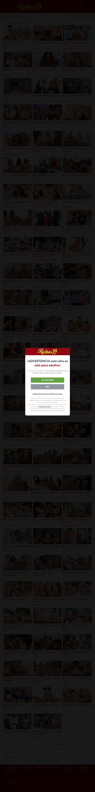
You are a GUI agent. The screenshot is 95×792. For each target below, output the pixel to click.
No (47, 386)
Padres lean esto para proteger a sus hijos (47, 394)
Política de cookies (44, 406)
